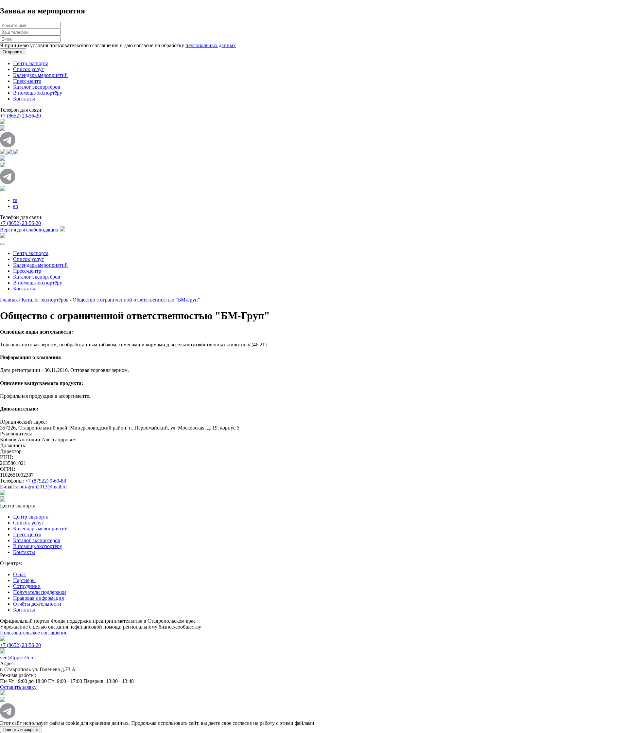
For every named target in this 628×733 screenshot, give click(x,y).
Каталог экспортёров (36, 87)
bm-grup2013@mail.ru (43, 486)
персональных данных (210, 45)
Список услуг (28, 69)
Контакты (24, 98)
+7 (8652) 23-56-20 (20, 116)
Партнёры (24, 580)
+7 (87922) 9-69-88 (45, 481)
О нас (19, 574)
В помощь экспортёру (37, 93)
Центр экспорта (30, 63)
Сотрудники (27, 586)
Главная (9, 299)
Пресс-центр (27, 81)
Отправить (13, 51)
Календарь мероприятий (40, 75)
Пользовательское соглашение (33, 632)
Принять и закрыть (21, 729)
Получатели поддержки (39, 592)
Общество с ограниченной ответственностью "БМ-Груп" (136, 299)
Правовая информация (38, 598)
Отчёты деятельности (37, 604)
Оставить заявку (18, 687)
